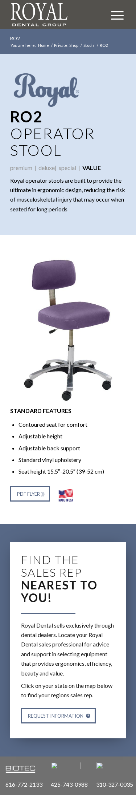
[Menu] (114, 14)
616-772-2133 (23, 784)
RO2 (15, 38)
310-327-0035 (114, 784)
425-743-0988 (69, 784)
